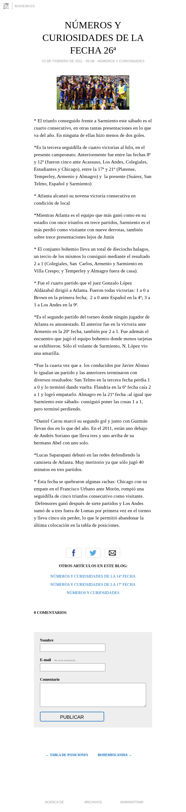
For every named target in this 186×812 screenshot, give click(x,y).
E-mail (58, 660)
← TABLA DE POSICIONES (67, 755)
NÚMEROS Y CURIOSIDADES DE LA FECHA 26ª (93, 38)
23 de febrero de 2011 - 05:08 (68, 61)
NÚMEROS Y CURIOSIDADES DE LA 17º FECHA (93, 584)
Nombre (47, 640)
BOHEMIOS (25, 6)
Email (112, 553)
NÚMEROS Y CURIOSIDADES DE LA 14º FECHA (93, 576)
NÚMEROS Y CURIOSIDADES (93, 593)
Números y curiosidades (121, 61)
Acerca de (54, 802)
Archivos (93, 802)
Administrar (131, 802)
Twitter (93, 553)
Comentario (50, 679)
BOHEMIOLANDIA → (115, 755)
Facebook (73, 553)
